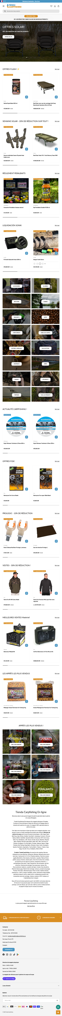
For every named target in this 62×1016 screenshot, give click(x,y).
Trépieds (16, 395)
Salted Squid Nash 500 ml (10, 103)
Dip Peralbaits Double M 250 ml (41, 207)
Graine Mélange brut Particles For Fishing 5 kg (45, 707)
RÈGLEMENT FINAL (31, 16)
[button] (58, 6)
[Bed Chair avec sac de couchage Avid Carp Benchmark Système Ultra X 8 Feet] (45, 86)
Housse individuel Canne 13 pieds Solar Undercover (14, 156)
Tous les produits (45, 395)
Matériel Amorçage (16, 348)
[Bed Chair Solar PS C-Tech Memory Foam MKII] (45, 138)
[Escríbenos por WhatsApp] (58, 1007)
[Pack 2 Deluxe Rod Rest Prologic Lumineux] (16, 530)
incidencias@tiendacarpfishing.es (17, 936)
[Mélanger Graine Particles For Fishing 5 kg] (16, 691)
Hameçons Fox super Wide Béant (42, 495)
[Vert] (37, 264)
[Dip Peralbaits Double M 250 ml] (45, 190)
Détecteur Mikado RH (9, 651)
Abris (45, 363)
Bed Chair (16, 301)
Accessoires (16, 286)
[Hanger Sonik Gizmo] (45, 242)
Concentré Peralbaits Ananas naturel (13, 207)
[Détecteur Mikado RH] (16, 634)
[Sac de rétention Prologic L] (45, 530)
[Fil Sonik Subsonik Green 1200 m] (16, 242)
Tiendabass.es (8, 949)
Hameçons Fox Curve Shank (11, 495)
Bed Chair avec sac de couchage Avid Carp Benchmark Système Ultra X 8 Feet (44, 104)
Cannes (45, 301)
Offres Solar (8, 36)
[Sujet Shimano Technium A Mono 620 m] (16, 426)
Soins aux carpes (45, 332)
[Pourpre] (34, 264)
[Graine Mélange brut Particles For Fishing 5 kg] (45, 691)
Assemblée (17, 363)
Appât (45, 317)
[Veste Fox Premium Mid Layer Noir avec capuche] (45, 582)
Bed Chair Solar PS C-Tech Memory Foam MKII (45, 155)
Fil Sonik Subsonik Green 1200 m (12, 259)
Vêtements (45, 379)
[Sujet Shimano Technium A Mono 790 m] (45, 426)
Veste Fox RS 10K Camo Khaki (11, 599)
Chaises (16, 379)
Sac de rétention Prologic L (40, 547)
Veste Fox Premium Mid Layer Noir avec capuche (43, 600)
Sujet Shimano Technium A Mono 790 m (43, 443)
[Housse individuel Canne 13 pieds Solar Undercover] (16, 138)
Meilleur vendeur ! (16, 744)
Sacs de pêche (45, 348)
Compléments (16, 332)
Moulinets (16, 317)
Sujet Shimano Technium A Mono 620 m (14, 443)
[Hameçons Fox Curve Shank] (16, 478)
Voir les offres (31, 906)
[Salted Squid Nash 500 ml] (16, 86)
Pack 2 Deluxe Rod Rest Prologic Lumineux (15, 547)
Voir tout (57, 69)
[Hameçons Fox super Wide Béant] (45, 478)
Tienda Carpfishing (9, 1012)
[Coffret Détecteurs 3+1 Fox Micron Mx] (45, 634)
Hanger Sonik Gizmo (38, 259)
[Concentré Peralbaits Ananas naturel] (16, 190)
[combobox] (31, 11)
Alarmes (45, 286)
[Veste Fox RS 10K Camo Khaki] (16, 582)
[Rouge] (43, 264)
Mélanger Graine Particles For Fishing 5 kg (15, 707)
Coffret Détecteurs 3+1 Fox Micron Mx (43, 651)
